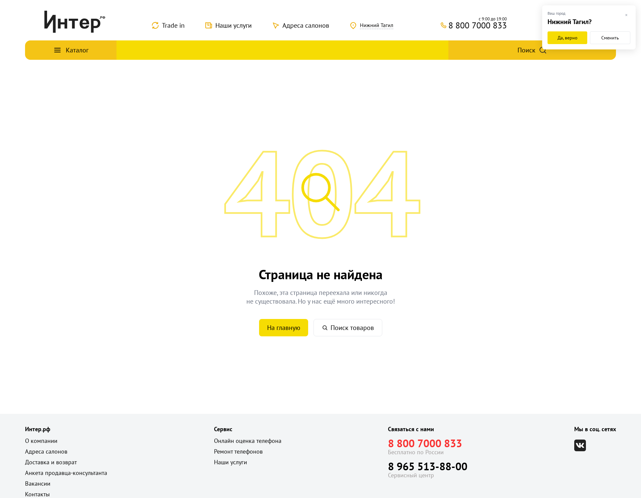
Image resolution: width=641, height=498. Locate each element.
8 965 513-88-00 (427, 466)
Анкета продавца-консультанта (66, 473)
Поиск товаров (352, 327)
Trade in (173, 25)
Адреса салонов (305, 25)
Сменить (610, 38)
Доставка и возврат (51, 462)
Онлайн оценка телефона (247, 441)
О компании (41, 441)
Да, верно (568, 38)
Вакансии (37, 483)
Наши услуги (233, 25)
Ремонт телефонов (238, 451)
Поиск (526, 50)
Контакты (37, 494)
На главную (283, 327)
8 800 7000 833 (425, 443)
